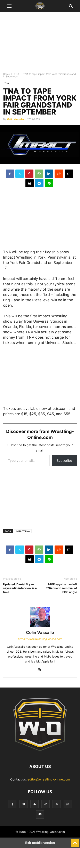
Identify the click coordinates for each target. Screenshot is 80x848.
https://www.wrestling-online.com (40, 639)
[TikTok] (45, 804)
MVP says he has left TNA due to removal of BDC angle (61, 588)
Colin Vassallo (15, 119)
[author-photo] (40, 627)
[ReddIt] (59, 174)
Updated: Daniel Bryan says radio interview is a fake (20, 588)
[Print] (29, 183)
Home (6, 74)
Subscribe (64, 460)
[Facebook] (10, 174)
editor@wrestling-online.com (48, 779)
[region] (40, 44)
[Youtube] (40, 814)
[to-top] (75, 841)
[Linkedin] (49, 174)
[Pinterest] (29, 174)
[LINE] (49, 183)
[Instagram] (39, 670)
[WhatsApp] (39, 174)
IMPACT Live (23, 531)
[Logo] (40, 754)
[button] (9, 6)
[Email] (69, 174)
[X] (19, 174)
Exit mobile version (40, 843)
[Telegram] (39, 183)
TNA (16, 74)
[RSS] (34, 804)
